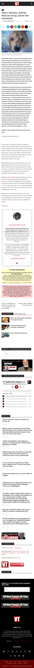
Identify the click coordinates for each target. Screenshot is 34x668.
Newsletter (9, 663)
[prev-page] (3, 341)
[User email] (17, 263)
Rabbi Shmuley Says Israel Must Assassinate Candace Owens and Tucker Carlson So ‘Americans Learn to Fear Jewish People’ (17, 453)
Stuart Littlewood (21, 553)
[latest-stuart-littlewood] (13, 539)
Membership (25, 661)
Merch (14, 663)
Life (6, 7)
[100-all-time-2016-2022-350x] (15, 607)
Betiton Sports (29, 666)
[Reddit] (16, 651)
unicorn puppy (17, 171)
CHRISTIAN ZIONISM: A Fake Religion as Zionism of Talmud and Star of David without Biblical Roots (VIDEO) (17, 442)
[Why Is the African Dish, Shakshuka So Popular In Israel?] (5, 319)
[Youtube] (23, 655)
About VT (5, 282)
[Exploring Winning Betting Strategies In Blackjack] (5, 327)
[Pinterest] (11, 26)
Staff (11, 661)
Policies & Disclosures (15, 282)
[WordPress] (19, 655)
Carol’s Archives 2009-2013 (18, 258)
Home (3, 7)
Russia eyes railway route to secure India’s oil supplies (17, 474)
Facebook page (13, 177)
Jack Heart (23, 551)
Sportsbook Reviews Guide (19, 666)
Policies (15, 661)
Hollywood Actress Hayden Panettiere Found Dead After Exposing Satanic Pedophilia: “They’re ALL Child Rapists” (17, 484)
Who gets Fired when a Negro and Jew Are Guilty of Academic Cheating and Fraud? (16, 510)
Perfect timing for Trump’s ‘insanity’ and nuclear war (15, 420)
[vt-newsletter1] (13, 567)
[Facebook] (8, 651)
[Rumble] (20, 651)
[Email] (26, 26)
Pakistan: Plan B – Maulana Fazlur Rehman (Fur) (25, 304)
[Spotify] (29, 651)
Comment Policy (27, 282)
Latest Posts (6, 416)
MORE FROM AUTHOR (19, 314)
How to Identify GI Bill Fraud (18, 333)
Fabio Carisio (16, 551)
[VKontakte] (14, 655)
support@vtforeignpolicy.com (20, 641)
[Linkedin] (19, 26)
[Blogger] (3, 651)
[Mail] (12, 651)
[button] (2, 4)
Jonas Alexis (10, 548)
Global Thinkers (6, 572)
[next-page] (5, 341)
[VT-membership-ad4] (17, 371)
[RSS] (25, 651)
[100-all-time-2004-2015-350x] (15, 599)
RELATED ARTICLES (7, 314)
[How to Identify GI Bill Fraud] (5, 335)
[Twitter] (8, 26)
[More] (30, 26)
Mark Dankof (12, 553)
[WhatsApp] (15, 26)
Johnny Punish (16, 558)
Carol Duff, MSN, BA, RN (8, 21)
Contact (25, 663)
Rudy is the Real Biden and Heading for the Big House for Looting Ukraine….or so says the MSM (8, 306)
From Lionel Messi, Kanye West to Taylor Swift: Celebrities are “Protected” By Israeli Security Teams (16, 464)
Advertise (20, 663)
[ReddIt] (22, 26)
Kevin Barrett (17, 548)
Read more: (5, 206)
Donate (19, 661)
